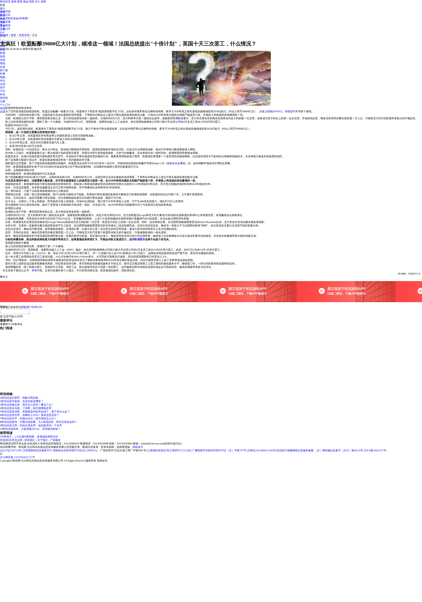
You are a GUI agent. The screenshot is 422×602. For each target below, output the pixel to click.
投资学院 (5, 11)
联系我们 (30, 440)
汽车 (2, 91)
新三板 (4, 70)
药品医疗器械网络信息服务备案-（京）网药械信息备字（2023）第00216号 (320, 450)
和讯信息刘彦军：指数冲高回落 (19, 397)
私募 (2, 53)
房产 (2, 87)
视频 (2, 77)
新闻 (13, 1)
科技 (2, 94)
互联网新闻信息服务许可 (37, 450)
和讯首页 (5, 1)
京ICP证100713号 (11, 450)
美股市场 (24, 35)
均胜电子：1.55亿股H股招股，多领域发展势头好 (29, 436)
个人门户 (5, 104)
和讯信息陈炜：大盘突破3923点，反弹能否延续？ (32, 428)
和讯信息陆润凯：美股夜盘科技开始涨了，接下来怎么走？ (35, 411)
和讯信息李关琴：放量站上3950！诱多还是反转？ (30, 415)
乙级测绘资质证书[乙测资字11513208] (169, 450)
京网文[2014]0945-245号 (261, 450)
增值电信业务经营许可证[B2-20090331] (75, 450)
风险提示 (138, 447)
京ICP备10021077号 (375, 450)
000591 (277, 111)
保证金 (176, 163)
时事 (2, 73)
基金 (25, 1)
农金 (2, 66)
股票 (19, 1)
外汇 (37, 1)
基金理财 (5, 18)
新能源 (289, 111)
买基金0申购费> (20, 18)
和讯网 (4, 35)
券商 (34, 270)
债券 (43, 1)
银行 (2, 8)
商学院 (4, 97)
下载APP (5, 28)
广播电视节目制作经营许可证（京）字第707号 (219, 450)
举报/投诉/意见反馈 (11, 440)
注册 (2, 101)
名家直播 (5, 21)
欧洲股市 (140, 239)
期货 (31, 1)
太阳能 (269, 111)
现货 (2, 59)
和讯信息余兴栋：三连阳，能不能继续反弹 (26, 408)
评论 (2, 80)
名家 (2, 84)
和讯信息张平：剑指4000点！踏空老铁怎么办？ (29, 418)
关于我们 (42, 440)
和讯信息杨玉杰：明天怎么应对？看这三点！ (27, 404)
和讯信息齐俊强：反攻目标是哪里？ (22, 401)
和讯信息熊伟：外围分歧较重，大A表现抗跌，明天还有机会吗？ (39, 422)
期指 (2, 63)
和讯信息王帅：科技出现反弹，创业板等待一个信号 (31, 425)
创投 (2, 56)
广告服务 (55, 440)
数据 (180, 118)
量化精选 (5, 25)
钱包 (2, 108)
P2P (2, 32)
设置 (2, 111)
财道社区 (5, 15)
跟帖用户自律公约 (31, 307)
